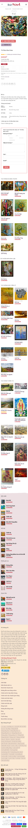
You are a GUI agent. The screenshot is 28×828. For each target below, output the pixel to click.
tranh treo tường (12, 756)
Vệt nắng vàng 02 (5, 453)
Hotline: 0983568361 (16, 826)
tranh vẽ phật (4, 758)
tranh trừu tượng (20, 756)
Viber (25, 824)
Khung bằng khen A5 (16, 732)
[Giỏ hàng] (26, 4)
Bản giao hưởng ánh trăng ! (20, 194)
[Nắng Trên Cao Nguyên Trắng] (7, 430)
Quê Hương (4, 253)
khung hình (20, 735)
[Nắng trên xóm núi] (21, 430)
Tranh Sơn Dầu (9, 73)
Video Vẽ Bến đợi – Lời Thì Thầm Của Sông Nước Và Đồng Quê (15, 798)
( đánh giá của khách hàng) (14, 54)
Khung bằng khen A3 (15, 730)
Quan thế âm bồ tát (12, 743)
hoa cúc (3, 728)
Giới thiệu (3, 682)
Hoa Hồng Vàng (19, 238)
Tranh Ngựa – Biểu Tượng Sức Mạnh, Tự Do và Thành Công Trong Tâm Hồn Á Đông (16, 779)
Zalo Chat (19, 824)
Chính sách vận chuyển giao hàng (10, 695)
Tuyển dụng (4, 716)
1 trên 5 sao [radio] (5, 135)
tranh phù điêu (4, 754)
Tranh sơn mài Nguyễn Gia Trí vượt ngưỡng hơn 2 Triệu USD (14, 793)
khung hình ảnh (5, 737)
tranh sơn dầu (4, 756)
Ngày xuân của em (19, 463)
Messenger (13, 824)
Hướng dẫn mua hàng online (9, 690)
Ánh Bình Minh (18, 342)
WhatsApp (24, 826)
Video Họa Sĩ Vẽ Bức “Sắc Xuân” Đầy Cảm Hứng (16, 806)
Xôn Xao (17, 320)
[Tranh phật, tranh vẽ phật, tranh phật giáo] (21, 407)
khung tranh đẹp (20, 737)
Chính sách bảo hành (7, 698)
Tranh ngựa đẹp (13, 749)
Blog (2, 711)
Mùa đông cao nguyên (6, 374)
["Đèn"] (21, 472)
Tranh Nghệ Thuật (17, 9)
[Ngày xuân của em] (21, 452)
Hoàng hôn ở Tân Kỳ (6, 410)
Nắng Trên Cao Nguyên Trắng (7, 437)
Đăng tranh (4, 706)
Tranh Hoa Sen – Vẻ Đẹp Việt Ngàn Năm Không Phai (16, 770)
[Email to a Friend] (7, 84)
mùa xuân (7, 76)
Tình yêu (23, 758)
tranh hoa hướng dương (6, 747)
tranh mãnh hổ (16, 747)
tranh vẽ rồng (11, 758)
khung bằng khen (5, 730)
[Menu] (2, 4)
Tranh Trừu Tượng (17, 73)
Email (5, 160)
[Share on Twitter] (5, 84)
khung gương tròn (13, 735)
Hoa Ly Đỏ (3, 238)
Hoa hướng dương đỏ (6, 487)
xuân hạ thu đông (5, 760)
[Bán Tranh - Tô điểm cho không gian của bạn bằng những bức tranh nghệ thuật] (14, 4)
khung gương (4, 735)
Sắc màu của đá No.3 (6, 336)
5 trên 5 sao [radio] (6, 140)
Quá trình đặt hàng (6, 700)
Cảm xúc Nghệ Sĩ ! (5, 218)
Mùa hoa (8, 739)
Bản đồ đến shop (7, 821)
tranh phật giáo (18, 754)
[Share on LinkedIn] (12, 84)
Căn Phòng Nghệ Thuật (7, 318)
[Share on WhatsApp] (17, 84)
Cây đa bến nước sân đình (20, 726)
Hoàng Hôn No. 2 (5, 306)
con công (3, 726)
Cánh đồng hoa (10, 726)
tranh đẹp (18, 758)
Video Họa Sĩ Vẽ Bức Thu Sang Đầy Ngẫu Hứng (16, 802)
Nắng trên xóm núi (19, 437)
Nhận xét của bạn (7, 142)
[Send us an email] (7, 674)
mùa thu (12, 739)
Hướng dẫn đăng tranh (7, 708)
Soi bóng (3, 358)
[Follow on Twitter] (5, 674)
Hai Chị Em (4, 279)
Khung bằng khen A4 (6, 732)
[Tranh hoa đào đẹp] (21, 386)
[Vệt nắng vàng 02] (7, 447)
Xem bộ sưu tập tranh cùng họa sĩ (8, 71)
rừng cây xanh (21, 743)
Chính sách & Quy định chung (9, 693)
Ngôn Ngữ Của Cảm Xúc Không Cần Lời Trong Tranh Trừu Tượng (15, 774)
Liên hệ (3, 713)
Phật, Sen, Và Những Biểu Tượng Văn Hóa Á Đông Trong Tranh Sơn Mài (15, 784)
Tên (4, 154)
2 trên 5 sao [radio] (13, 135)
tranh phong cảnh (5, 751)
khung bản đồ (15, 728)
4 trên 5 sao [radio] (16, 137)
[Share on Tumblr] (14, 84)
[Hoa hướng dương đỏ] (7, 476)
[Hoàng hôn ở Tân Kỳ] (7, 403)
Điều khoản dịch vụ (6, 685)
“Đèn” (16, 479)
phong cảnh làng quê (6, 741)
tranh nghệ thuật (5, 749)
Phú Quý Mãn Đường (16, 741)
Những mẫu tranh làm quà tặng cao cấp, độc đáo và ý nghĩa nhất (16, 789)
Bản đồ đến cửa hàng (6, 719)
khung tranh (12, 737)
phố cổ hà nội (4, 743)
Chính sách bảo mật (6, 703)
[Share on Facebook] (2, 84)
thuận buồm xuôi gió (5, 745)
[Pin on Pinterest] (9, 84)
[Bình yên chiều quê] (7, 387)
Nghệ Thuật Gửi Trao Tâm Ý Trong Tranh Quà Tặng (14, 811)
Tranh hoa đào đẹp (19, 391)
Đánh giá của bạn (8, 133)
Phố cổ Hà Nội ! (5, 193)
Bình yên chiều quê (6, 393)
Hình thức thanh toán (7, 687)
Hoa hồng (8, 728)
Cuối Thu (17, 358)
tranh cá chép (14, 745)
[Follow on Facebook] (2, 674)
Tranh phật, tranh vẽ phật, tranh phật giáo (20, 419)
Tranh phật (11, 754)
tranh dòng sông (22, 745)
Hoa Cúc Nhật (18, 214)
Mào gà (3, 739)
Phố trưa (17, 302)
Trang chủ (8, 9)
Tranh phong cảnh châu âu (16, 751)
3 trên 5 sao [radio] (6, 137)
